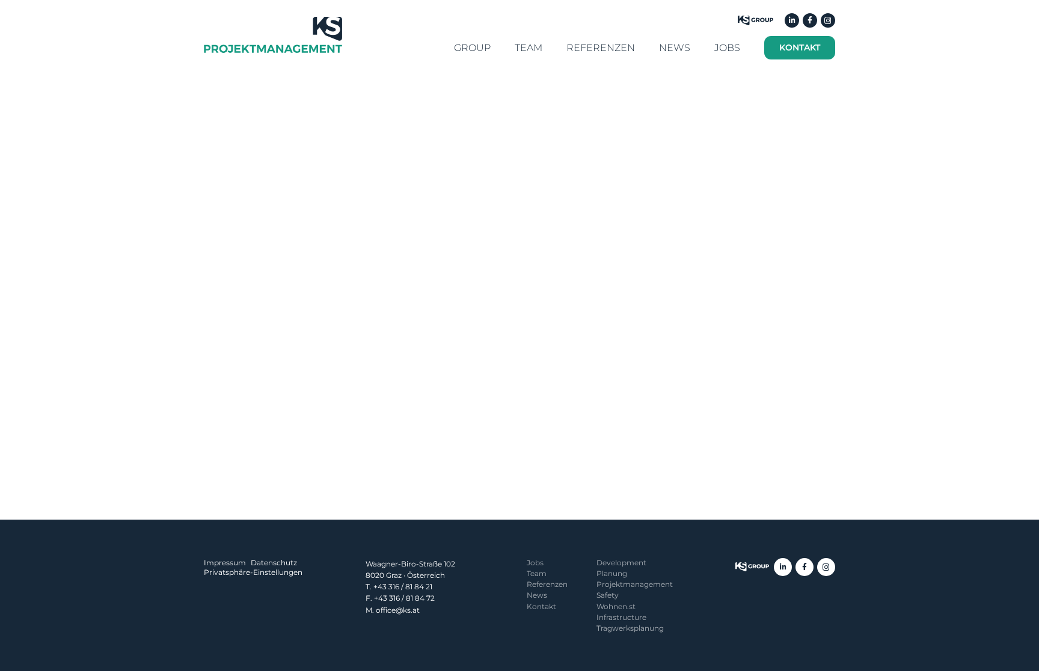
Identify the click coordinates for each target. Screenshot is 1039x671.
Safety (607, 595)
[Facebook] (810, 20)
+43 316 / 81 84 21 (402, 586)
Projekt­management (634, 584)
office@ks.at (398, 610)
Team (537, 573)
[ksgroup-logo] (752, 567)
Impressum (225, 562)
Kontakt (541, 606)
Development (621, 562)
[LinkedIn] (792, 20)
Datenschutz (274, 562)
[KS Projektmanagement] (273, 35)
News (537, 595)
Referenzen (547, 584)
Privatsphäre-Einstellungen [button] (253, 572)
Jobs (535, 562)
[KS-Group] (755, 20)
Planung (611, 573)
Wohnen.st (616, 606)
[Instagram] (828, 20)
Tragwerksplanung (630, 628)
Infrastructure (621, 617)
